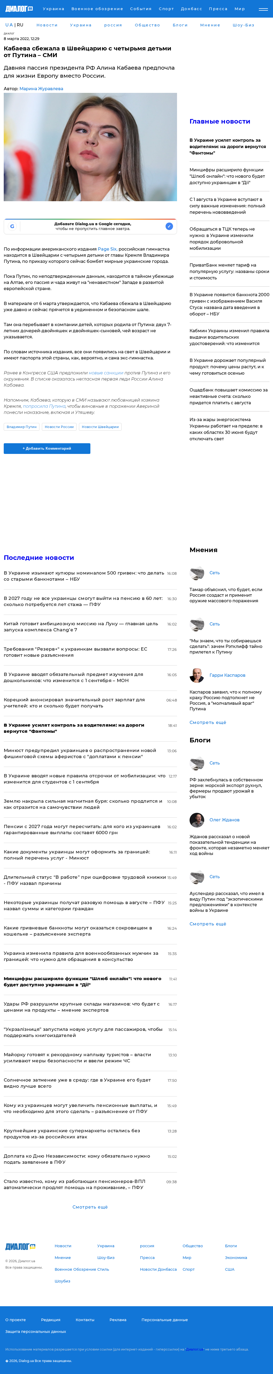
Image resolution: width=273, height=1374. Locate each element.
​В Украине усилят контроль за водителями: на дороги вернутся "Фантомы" (228, 147)
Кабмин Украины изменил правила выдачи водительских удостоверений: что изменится (229, 337)
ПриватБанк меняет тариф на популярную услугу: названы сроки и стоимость (229, 271)
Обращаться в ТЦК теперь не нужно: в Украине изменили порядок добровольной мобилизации (222, 239)
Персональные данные (165, 1319)
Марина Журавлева (41, 88)
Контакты (85, 1319)
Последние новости (39, 557)
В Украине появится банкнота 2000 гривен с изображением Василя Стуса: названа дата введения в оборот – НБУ (230, 304)
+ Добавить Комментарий (47, 448)
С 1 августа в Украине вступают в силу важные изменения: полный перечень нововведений (227, 206)
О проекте (15, 1319)
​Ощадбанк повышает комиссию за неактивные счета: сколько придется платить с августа (229, 396)
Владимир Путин (22, 427)
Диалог (9, 33)
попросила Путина (44, 406)
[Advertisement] (90, 500)
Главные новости (220, 121)
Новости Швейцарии (100, 427)
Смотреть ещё (90, 1207)
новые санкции (107, 372)
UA (9, 24)
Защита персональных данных (35, 1331)
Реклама (118, 1319)
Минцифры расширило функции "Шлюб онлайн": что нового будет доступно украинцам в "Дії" (227, 176)
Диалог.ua (194, 1349)
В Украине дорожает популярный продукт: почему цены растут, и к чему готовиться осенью (228, 367)
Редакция (51, 1319)
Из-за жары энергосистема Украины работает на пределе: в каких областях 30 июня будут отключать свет (226, 429)
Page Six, (108, 249)
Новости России (59, 427)
